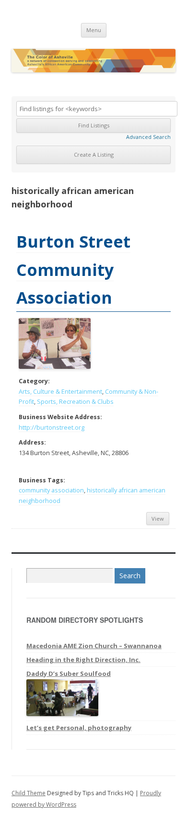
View (158, 518)
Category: (34, 381)
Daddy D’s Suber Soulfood (68, 673)
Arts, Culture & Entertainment (60, 392)
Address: (32, 442)
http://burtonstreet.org (51, 427)
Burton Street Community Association (73, 269)
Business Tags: (42, 480)
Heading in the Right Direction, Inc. (83, 659)
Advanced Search (148, 136)
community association (51, 490)
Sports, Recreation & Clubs (75, 402)
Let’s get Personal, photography (78, 727)
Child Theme (29, 793)
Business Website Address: (60, 417)
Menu (93, 30)
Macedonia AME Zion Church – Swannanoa (94, 645)
